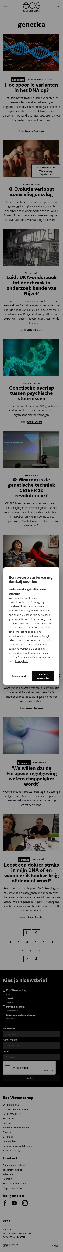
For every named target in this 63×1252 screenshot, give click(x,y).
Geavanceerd (19, 676)
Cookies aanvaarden (43, 676)
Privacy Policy (22, 661)
